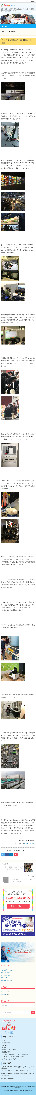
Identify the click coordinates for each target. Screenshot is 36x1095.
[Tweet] (3, 854)
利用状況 (4, 1045)
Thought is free (28, 1090)
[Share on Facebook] (7, 854)
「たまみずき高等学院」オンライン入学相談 (15, 1054)
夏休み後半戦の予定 (7, 980)
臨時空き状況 (6, 1052)
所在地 (4, 1047)
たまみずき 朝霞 (29, 843)
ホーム (4, 1040)
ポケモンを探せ (5, 975)
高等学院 (32, 840)
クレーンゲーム (5, 977)
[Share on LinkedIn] (11, 854)
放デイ (3, 991)
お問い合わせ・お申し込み (10, 1059)
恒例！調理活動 (5, 972)
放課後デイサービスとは (9, 1049)
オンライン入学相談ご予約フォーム (14, 1056)
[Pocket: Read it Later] (16, 854)
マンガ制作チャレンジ (7, 970)
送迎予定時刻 (6, 1043)
